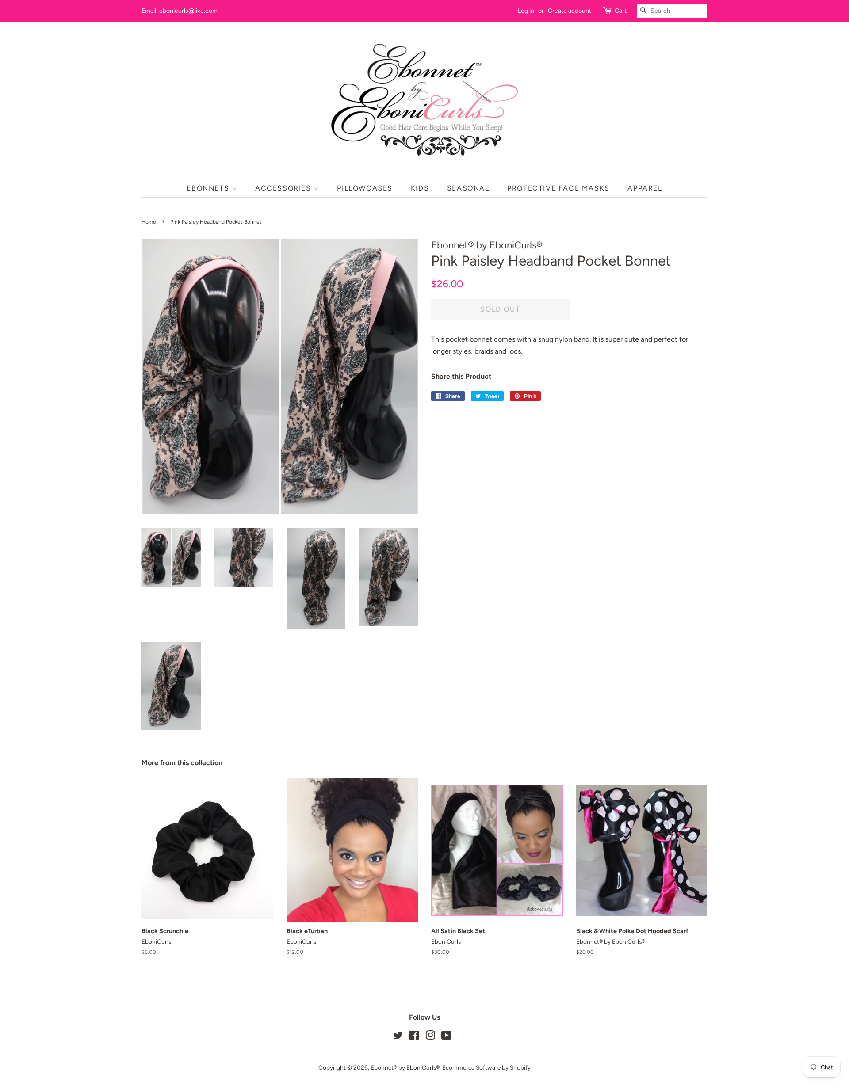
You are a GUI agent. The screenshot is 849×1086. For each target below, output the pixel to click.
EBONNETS (209, 188)
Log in (526, 11)
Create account (569, 11)
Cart (621, 11)
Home (149, 222)
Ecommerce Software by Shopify (486, 1067)
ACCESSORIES (284, 188)
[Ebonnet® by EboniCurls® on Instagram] (430, 1036)
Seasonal (468, 188)
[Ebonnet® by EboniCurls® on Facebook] (414, 1036)
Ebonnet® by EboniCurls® (405, 1067)
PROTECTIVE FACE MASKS (558, 188)
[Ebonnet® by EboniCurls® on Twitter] (398, 1036)
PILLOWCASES (365, 188)
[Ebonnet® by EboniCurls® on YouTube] (446, 1036)
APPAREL (644, 188)
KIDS (420, 188)
